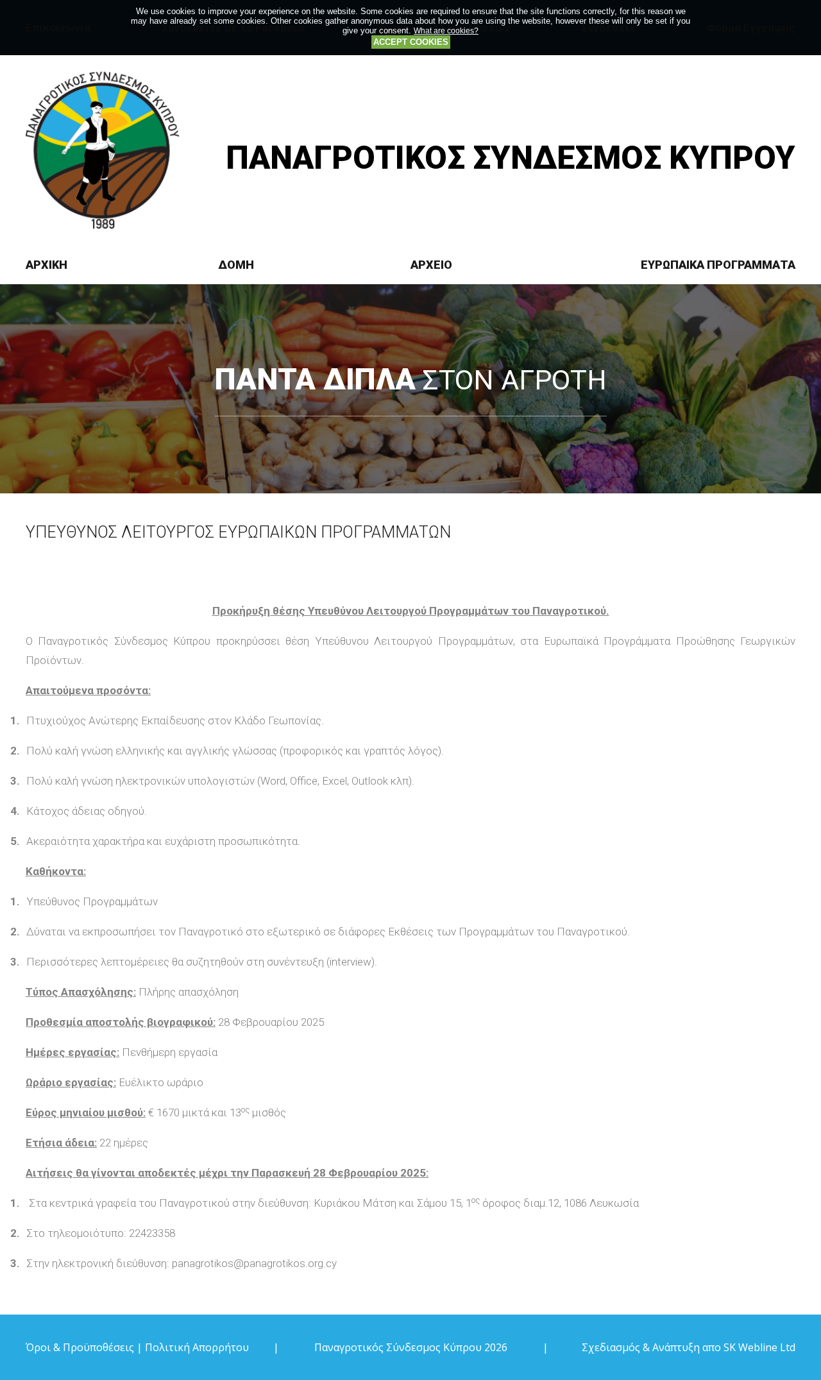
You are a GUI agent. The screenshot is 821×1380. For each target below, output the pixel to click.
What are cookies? (446, 30)
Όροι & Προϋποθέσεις (80, 1347)
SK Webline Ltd (759, 1347)
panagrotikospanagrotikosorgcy (254, 1263)
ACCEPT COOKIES (410, 42)
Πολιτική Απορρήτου (197, 1347)
